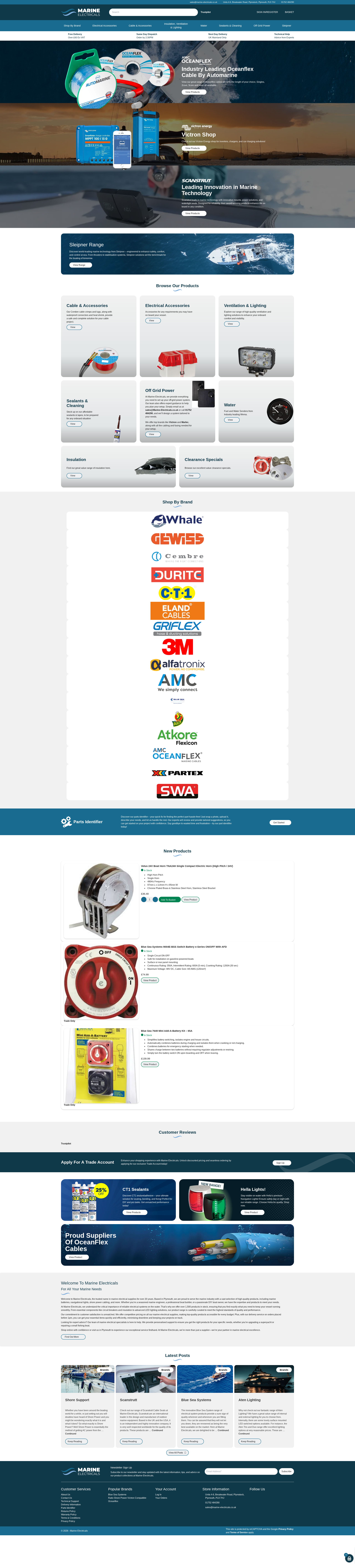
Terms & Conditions (70, 1518)
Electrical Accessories (104, 25)
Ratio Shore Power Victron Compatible (127, 1498)
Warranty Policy (68, 1514)
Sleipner (286, 25)
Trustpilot (206, 12)
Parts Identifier (68, 1508)
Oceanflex (113, 1501)
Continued (70, 1433)
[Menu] (177, 773)
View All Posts (176, 1452)
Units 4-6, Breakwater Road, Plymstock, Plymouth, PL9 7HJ (249, 2)
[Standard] (177, 719)
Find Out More (72, 1337)
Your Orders (161, 1498)
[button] (170, 899)
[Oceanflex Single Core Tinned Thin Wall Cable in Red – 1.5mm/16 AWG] (177, 611)
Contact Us (66, 1498)
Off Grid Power (262, 25)
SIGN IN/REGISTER (267, 12)
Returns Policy (68, 1511)
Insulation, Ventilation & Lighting (176, 25)
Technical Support (70, 1501)
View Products (192, 92)
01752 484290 (212, 1502)
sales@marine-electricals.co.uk (220, 1507)
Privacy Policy (68, 1521)
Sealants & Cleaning (230, 25)
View (72, 327)
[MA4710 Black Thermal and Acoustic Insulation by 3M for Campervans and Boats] (177, 575)
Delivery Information (71, 1504)
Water (204, 25)
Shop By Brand (72, 25)
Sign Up (280, 1163)
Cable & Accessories (140, 25)
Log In (158, 1494)
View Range (79, 265)
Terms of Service (239, 1532)
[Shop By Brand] (177, 539)
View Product (251, 1212)
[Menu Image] (177, 665)
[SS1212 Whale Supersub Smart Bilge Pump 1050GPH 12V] (177, 629)
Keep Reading (75, 1441)
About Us (65, 1494)
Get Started (278, 822)
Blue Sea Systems (117, 1494)
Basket (289, 12)
